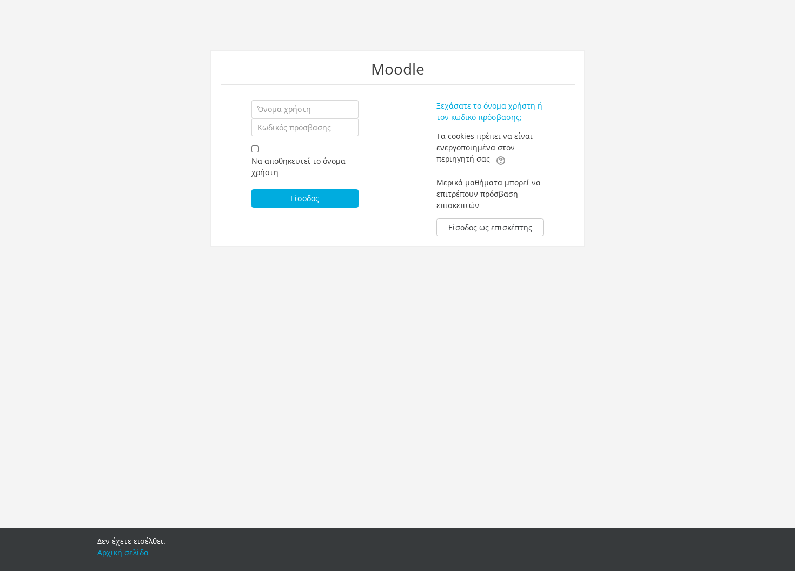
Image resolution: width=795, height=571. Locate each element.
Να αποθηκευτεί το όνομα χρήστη (298, 166)
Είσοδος (304, 198)
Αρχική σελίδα (123, 552)
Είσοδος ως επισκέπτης (490, 227)
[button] (500, 159)
